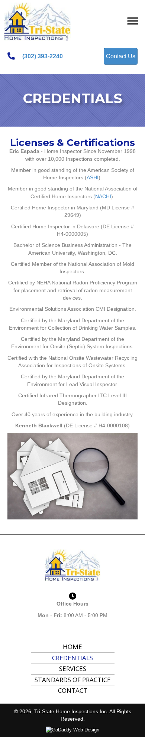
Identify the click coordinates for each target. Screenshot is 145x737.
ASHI (93, 177)
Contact (72, 690)
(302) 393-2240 (42, 56)
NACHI (103, 196)
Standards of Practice (73, 679)
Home (72, 646)
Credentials (72, 657)
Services (72, 668)
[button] (132, 21)
